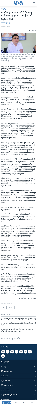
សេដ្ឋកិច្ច (3, 8)
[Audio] (24, 402)
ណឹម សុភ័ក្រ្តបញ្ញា (5, 23)
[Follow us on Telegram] (21, 352)
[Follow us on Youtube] (12, 352)
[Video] (16, 402)
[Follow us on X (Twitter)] (7, 352)
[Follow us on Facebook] (3, 352)
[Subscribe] (3, 356)
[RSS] (25, 352)
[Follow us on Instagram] (16, 352)
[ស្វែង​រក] (32, 402)
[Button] (32, 30)
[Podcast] (30, 352)
